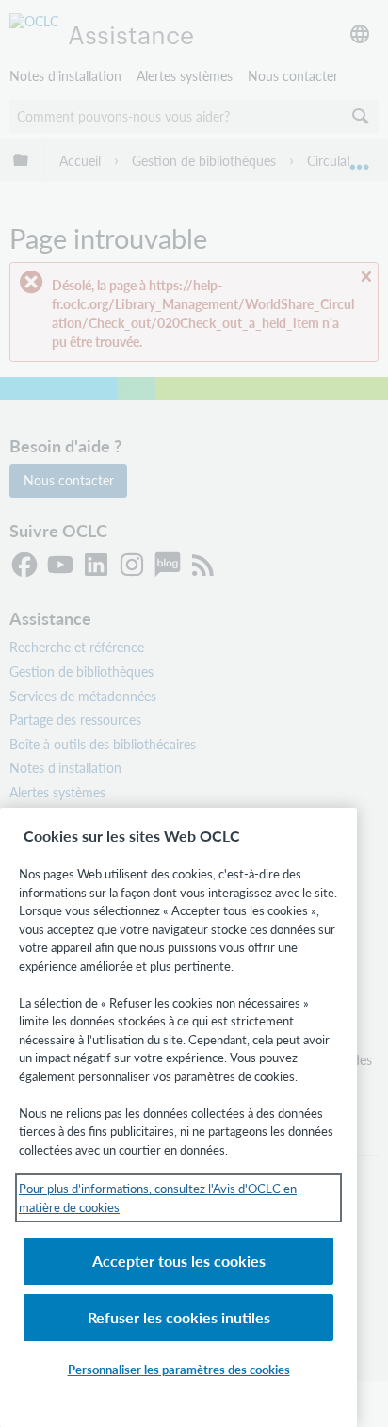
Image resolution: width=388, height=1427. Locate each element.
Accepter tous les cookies (179, 1260)
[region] (178, 1117)
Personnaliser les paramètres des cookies (179, 1369)
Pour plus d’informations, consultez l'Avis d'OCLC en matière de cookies (158, 1197)
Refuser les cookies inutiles (179, 1317)
